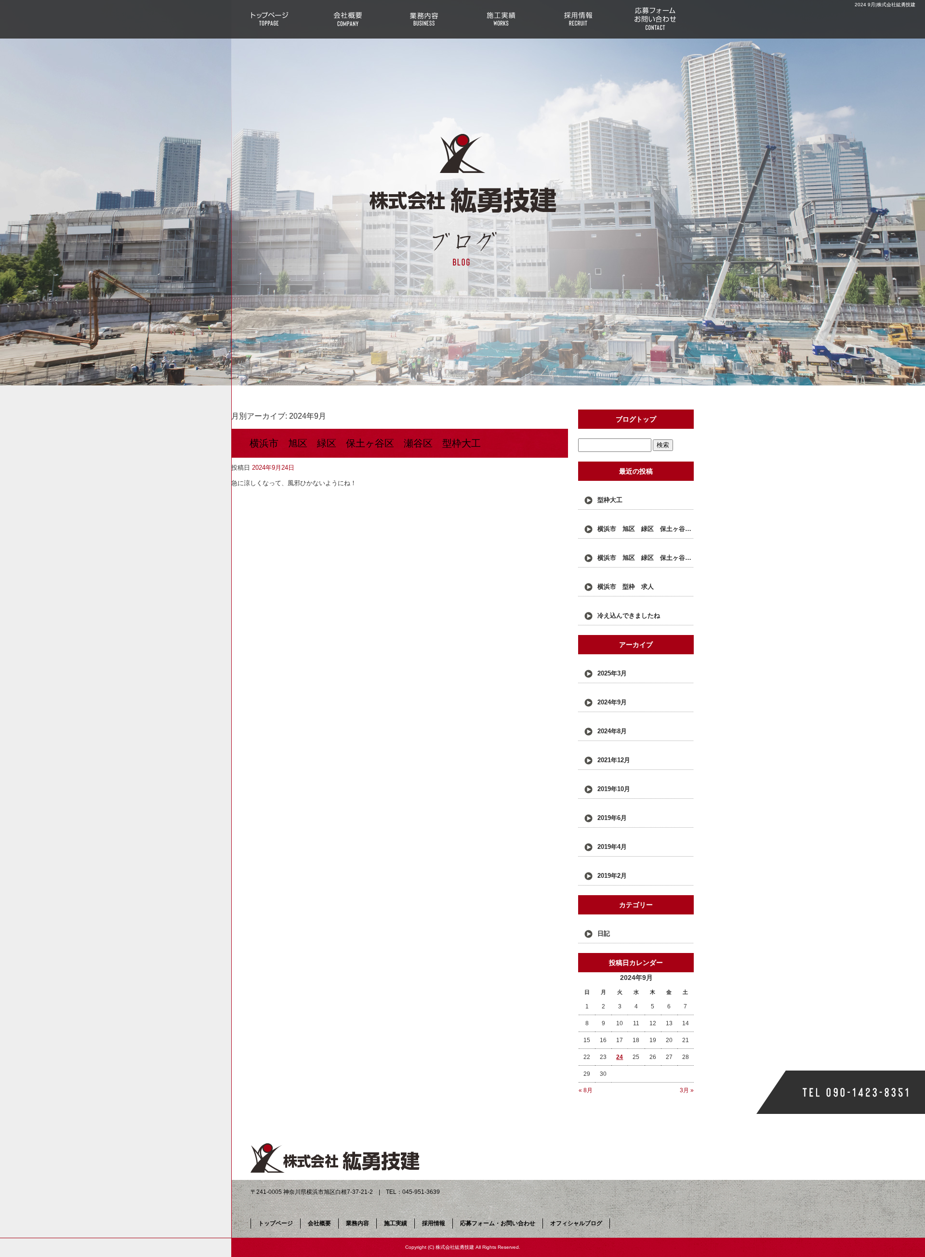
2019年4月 (612, 846)
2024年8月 (612, 731)
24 (619, 1057)
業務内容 (423, 19)
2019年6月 (612, 817)
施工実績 (501, 19)
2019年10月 (613, 789)
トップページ (269, 19)
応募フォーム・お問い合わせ (655, 19)
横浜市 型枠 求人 (625, 586)
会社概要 (346, 19)
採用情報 (578, 19)
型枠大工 (609, 499)
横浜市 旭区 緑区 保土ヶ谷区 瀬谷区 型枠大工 (365, 443)
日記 (603, 933)
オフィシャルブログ (576, 1223)
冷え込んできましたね (628, 615)
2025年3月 (612, 673)
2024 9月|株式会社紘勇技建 (885, 4)
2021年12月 (613, 760)
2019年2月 (612, 875)
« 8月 (586, 1090)
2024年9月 (612, 702)
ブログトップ (636, 419)
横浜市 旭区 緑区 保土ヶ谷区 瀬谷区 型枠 (645, 557)
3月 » (687, 1090)
